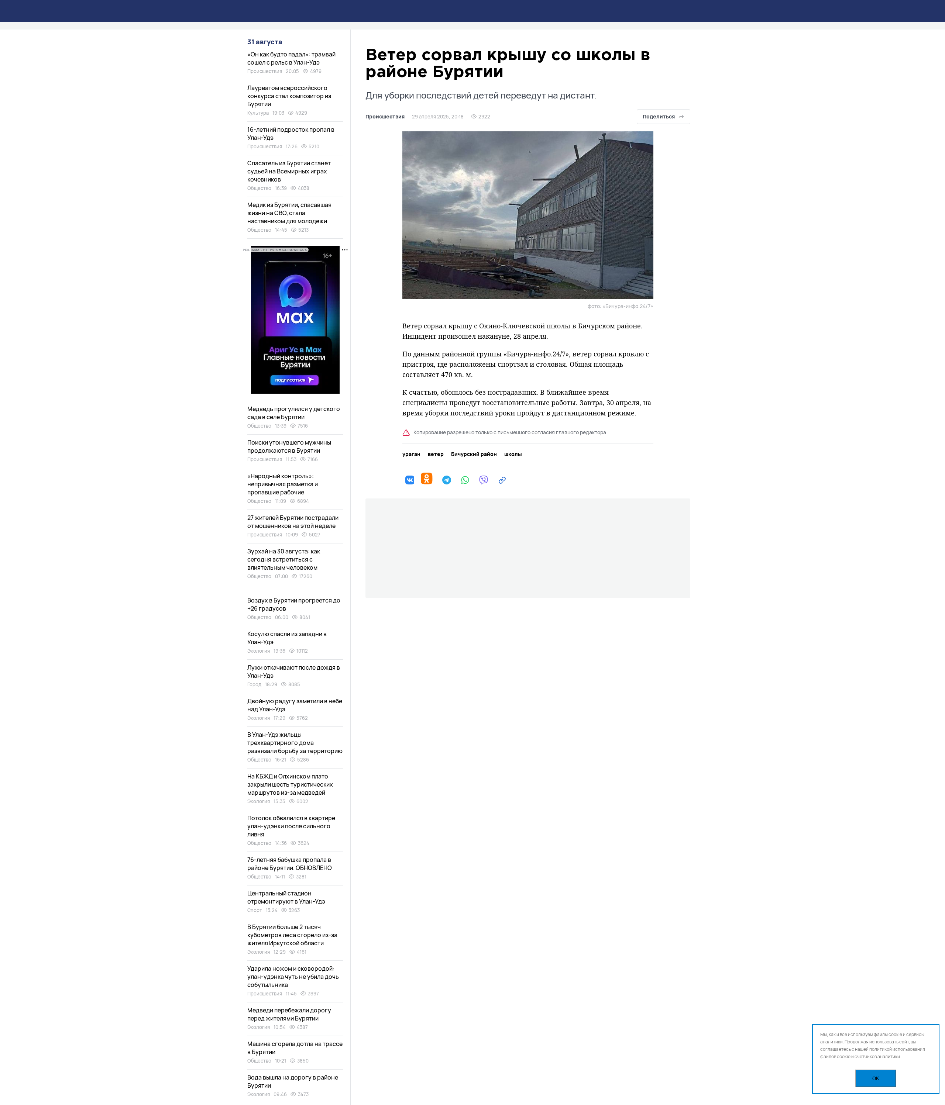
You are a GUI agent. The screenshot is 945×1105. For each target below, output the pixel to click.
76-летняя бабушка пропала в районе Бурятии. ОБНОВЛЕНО (289, 864)
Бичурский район (474, 454)
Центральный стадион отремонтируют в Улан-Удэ (286, 897)
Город (254, 684)
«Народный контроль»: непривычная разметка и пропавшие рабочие (282, 484)
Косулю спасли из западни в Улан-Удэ (287, 638)
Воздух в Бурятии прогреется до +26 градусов (293, 604)
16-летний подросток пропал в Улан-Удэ (290, 133)
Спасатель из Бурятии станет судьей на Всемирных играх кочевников (289, 171)
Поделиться (659, 116)
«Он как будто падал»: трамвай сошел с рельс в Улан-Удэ (291, 58)
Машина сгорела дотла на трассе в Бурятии (295, 1048)
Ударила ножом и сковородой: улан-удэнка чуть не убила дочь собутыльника (293, 976)
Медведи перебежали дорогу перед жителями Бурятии (289, 1014)
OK (875, 1078)
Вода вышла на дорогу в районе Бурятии (292, 1081)
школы (513, 454)
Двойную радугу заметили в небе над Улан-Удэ (294, 705)
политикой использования (897, 1049)
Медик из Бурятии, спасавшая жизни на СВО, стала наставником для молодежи (289, 213)
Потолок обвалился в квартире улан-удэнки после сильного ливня (291, 826)
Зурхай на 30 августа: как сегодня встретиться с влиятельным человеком (283, 559)
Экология (258, 651)
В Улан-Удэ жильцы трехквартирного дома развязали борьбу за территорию (295, 743)
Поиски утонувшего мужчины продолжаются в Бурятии (289, 446)
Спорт (254, 910)
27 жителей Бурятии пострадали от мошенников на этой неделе (293, 522)
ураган (411, 454)
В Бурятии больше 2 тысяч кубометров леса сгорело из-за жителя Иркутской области (292, 935)
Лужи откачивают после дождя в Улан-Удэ (293, 671)
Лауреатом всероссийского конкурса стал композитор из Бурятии (289, 96)
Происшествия (385, 116)
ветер (436, 454)
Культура (258, 113)
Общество (259, 188)
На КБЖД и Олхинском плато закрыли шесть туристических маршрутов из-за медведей (290, 784)
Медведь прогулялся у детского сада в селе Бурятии (293, 413)
